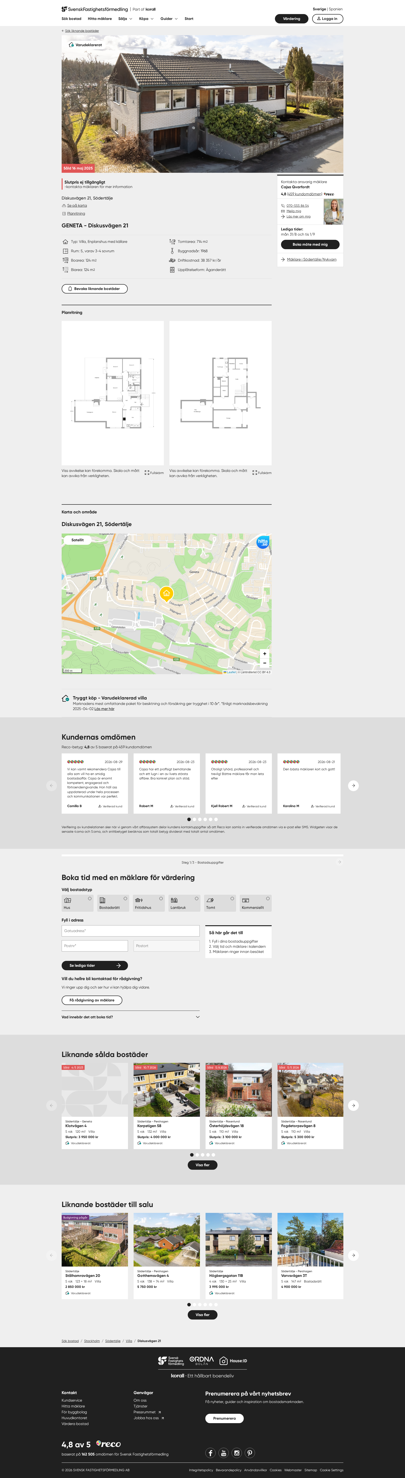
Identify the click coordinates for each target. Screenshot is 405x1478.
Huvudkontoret (74, 1418)
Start (189, 18)
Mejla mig (294, 211)
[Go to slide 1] (189, 819)
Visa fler (203, 1165)
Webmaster (293, 1470)
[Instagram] (237, 1453)
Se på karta (77, 205)
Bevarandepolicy (229, 1470)
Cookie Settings (331, 1470)
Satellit (77, 540)
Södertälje (112, 1341)
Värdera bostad (75, 1424)
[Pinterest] (250, 1453)
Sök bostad (71, 18)
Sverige (320, 9)
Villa (129, 1341)
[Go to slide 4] (205, 819)
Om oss (140, 1400)
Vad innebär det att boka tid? (87, 1017)
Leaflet (231, 672)
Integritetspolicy (201, 1470)
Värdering (291, 18)
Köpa (143, 18)
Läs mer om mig (299, 216)
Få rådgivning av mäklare (92, 1000)
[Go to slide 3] (200, 819)
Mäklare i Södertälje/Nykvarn (312, 259)
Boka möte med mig (310, 244)
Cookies (276, 1470)
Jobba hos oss (146, 1418)
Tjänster (140, 1406)
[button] (166, 595)
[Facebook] (210, 1453)
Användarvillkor (256, 1470)
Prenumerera (224, 1418)
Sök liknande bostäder (82, 31)
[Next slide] (353, 785)
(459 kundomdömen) (304, 194)
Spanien (336, 9)
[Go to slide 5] (210, 819)
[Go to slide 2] (194, 819)
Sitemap (311, 1470)
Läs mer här (104, 709)
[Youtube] (223, 1453)
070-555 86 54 (298, 205)
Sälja (122, 18)
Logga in (329, 18)
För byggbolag (74, 1412)
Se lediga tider (82, 965)
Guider (166, 18)
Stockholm (92, 1341)
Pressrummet (145, 1412)
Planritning (76, 213)
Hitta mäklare (100, 18)
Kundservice (72, 1400)
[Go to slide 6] (216, 819)
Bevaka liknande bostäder (97, 288)
